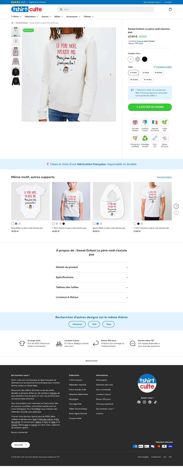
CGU (164, 457)
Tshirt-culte (20, 457)
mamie (34, 425)
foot (46, 422)
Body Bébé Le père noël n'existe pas (27, 228)
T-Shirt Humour (76, 380)
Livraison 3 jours (103, 394)
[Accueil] (12, 23)
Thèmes (87, 16)
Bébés (57, 16)
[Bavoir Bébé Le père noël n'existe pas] (112, 201)
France (140, 41)
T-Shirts (15, 16)
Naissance (77, 324)
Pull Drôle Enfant (22, 23)
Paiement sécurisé (104, 385)
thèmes (53, 393)
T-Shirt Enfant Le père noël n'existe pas (69, 228)
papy (26, 425)
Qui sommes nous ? (152, 2)
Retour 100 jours (103, 399)
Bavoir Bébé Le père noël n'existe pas (109, 228)
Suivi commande (103, 389)
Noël (94, 324)
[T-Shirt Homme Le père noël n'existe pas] (153, 201)
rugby (53, 422)
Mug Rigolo (73, 399)
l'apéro (38, 422)
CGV (170, 457)
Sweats (45, 16)
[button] (170, 9)
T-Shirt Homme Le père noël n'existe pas (151, 228)
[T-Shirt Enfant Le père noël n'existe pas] (71, 201)
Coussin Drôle (75, 418)
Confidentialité (156, 457)
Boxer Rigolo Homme (78, 413)
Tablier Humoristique (78, 409)
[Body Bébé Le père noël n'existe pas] (30, 201)
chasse (14, 425)
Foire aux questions (104, 404)
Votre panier (101, 380)
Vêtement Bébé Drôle (78, 394)
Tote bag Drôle (75, 404)
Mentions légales (143, 457)
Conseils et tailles (164, 67)
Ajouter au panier (151, 107)
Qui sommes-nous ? (105, 409)
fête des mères (46, 419)
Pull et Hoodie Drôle (77, 389)
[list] (69, 74)
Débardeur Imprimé (77, 385)
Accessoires (72, 16)
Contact (168, 2)
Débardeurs (30, 16)
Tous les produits (164, 177)
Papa (108, 324)
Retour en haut (91, 361)
